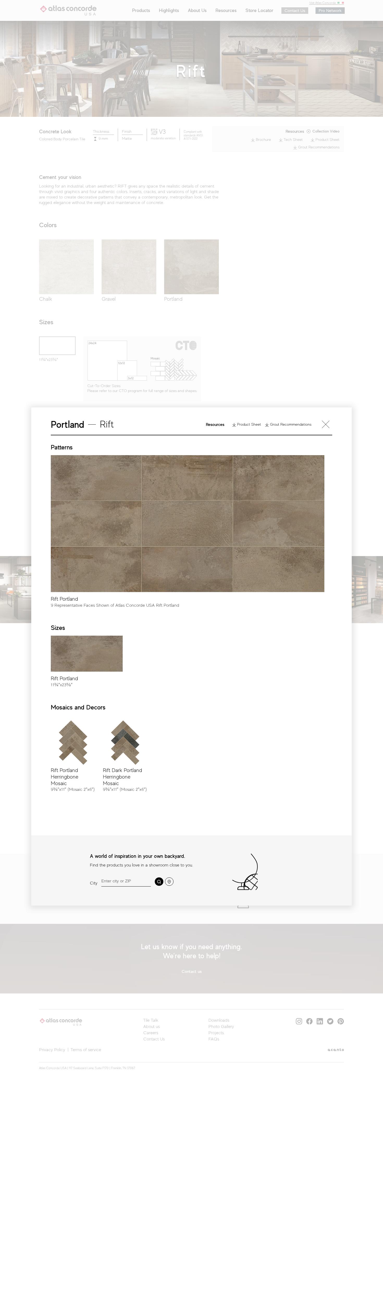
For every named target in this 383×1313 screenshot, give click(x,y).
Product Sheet (248, 424)
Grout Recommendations (290, 424)
